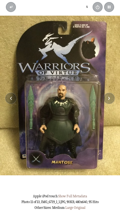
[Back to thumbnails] (11, 7)
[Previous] (11, 98)
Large (69, 208)
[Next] (109, 98)
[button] (109, 7)
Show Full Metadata (72, 196)
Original (79, 208)
